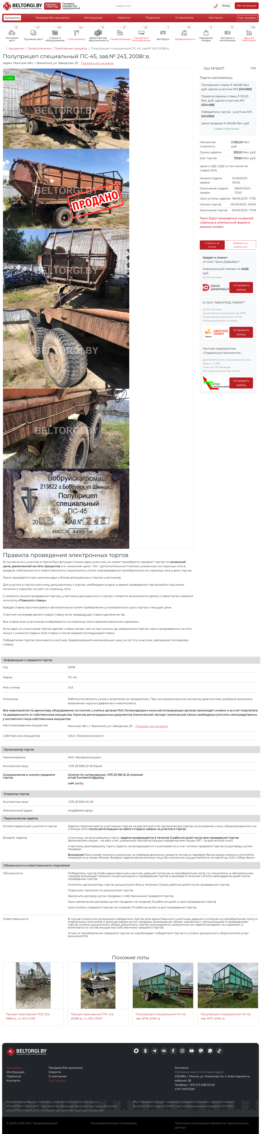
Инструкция (93, 17)
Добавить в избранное (240, 244)
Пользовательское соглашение (114, 1123)
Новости (124, 17)
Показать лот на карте (97, 63)
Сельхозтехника (39, 48)
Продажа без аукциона (52, 17)
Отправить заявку (241, 287)
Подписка (153, 17)
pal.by (79, 783)
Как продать (247, 18)
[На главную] (4, 48)
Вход (226, 5)
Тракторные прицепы (71, 48)
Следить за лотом (212, 244)
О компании (184, 17)
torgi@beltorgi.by (80, 810)
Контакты (216, 17)
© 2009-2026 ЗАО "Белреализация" (32, 1123)
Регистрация (246, 5)
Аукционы (12, 17)
